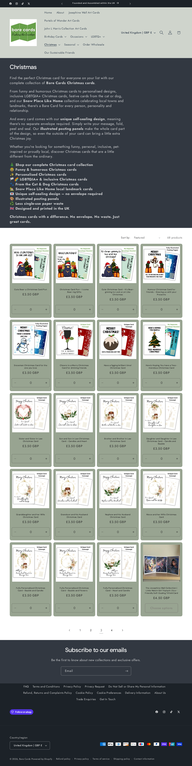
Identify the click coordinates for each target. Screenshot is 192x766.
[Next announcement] (130, 3)
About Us (160, 693)
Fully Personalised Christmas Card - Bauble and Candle (30, 589)
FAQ (26, 686)
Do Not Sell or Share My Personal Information (136, 686)
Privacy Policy (72, 686)
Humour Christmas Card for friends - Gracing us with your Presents (161, 292)
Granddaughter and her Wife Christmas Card (30, 515)
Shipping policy (122, 758)
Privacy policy (81, 758)
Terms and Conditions (46, 686)
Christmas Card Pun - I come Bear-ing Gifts (74, 290)
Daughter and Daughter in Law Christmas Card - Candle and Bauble (161, 441)
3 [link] (101, 630)
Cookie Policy (84, 693)
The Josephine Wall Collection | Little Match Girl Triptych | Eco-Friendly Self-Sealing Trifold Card (161, 590)
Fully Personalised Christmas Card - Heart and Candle (117, 589)
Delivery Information (138, 693)
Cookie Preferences (109, 693)
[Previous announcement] (62, 3)
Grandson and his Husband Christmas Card (74, 515)
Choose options (161, 608)
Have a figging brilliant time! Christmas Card (118, 366)
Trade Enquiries (86, 699)
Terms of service (101, 758)
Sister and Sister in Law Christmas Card (30, 440)
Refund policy (63, 758)
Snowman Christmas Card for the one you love (30, 366)
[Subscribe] (126, 671)
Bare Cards (25, 758)
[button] (55, 37)
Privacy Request (95, 686)
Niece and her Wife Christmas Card (161, 515)
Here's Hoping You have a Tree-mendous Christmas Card (161, 366)
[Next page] (122, 630)
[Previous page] (69, 630)
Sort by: (125, 238)
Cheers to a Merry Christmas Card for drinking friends (74, 366)
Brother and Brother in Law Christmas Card (117, 440)
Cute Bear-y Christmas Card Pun (30, 289)
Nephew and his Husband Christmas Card (117, 515)
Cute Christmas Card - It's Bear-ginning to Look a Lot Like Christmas (118, 292)
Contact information (144, 758)
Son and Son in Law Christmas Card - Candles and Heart (74, 440)
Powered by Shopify (42, 758)
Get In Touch (108, 699)
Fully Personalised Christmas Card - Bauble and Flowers (74, 589)
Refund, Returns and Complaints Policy (47, 693)
